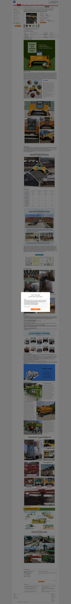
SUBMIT (35, 309)
